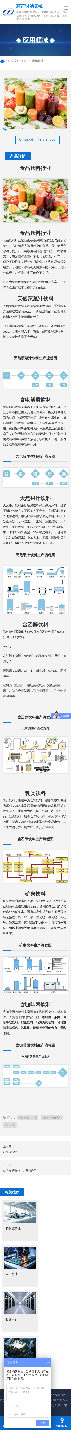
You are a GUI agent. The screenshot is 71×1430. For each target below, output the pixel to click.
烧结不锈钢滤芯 (52, 1117)
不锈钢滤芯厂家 (28, 1117)
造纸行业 (10, 1125)
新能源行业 (10, 1152)
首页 (24, 61)
